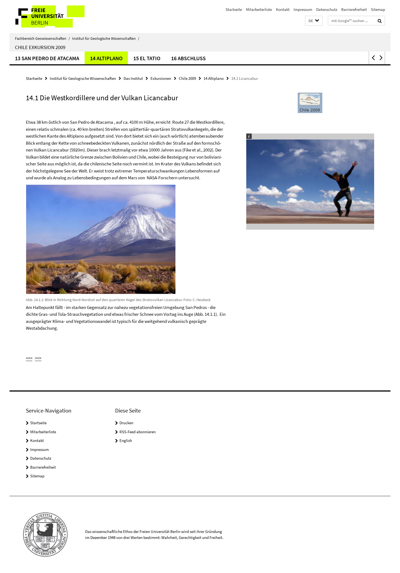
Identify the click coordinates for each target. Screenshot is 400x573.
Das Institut (133, 78)
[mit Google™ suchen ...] (380, 20)
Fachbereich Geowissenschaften (42, 38)
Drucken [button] (126, 422)
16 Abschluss (188, 58)
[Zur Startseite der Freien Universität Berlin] (55, 16)
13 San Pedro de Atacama (47, 58)
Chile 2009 (187, 78)
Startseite (234, 9)
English (125, 440)
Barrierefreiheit (354, 9)
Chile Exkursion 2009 (40, 47)
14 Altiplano (106, 58)
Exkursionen (160, 78)
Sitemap (378, 9)
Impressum (303, 9)
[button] (313, 21)
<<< (29, 358)
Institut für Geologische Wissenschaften (105, 38)
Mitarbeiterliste (259, 9)
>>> (38, 358)
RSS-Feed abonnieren (137, 431)
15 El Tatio (146, 58)
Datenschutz (326, 9)
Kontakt (283, 9)
